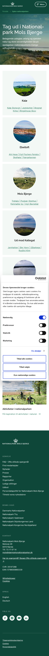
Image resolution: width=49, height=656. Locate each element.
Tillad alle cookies (24, 359)
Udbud (5, 487)
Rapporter (7, 476)
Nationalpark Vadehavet (13, 518)
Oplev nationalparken (20, 11)
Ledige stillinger (10, 484)
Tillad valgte (24, 367)
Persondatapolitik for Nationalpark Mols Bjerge (23, 491)
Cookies (6, 581)
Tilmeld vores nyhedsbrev (14, 494)
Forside (5, 11)
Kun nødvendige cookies (24, 375)
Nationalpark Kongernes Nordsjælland (19, 525)
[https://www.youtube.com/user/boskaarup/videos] (19, 618)
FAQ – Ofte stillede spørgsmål (16, 462)
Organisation (8, 480)
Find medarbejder (10, 465)
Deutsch (6, 601)
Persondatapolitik (9, 647)
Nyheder (6, 469)
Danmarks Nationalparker (14, 510)
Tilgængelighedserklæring (13, 640)
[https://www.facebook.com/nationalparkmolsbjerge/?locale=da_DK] (5, 618)
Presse (6, 473)
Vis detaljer (36, 351)
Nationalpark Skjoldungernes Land (18, 521)
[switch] (42, 325)
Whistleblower (9, 578)
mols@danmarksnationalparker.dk (18, 552)
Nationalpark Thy (10, 514)
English (6, 597)
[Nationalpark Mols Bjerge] (13, 4)
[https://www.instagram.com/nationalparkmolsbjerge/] (12, 618)
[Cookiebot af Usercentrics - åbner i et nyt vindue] (35, 278)
